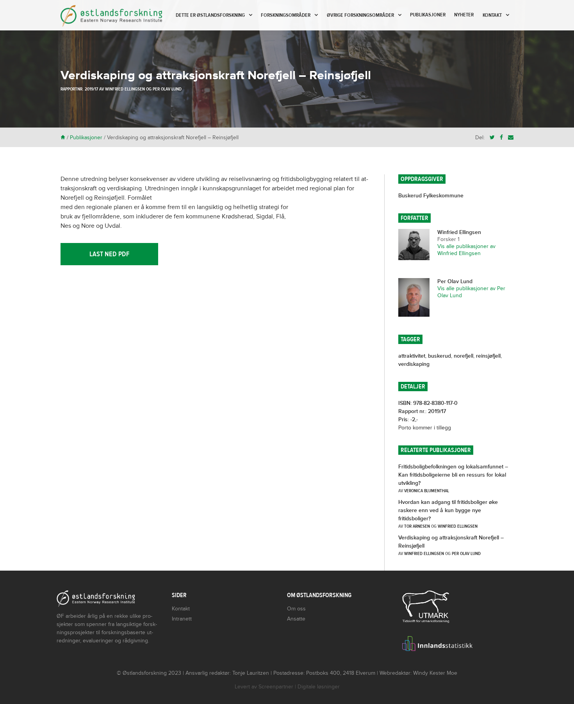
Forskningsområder (285, 15)
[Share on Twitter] (492, 137)
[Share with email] (510, 137)
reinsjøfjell (488, 356)
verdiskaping (414, 364)
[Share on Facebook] (501, 137)
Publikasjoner (428, 14)
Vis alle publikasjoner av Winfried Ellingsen (466, 250)
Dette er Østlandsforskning (210, 15)
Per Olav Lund (167, 89)
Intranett (182, 618)
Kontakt (492, 15)
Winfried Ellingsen (125, 89)
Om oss (296, 608)
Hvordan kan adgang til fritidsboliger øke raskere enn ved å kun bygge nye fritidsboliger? (448, 510)
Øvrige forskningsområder (360, 15)
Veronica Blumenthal (426, 491)
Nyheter (464, 14)
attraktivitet (411, 356)
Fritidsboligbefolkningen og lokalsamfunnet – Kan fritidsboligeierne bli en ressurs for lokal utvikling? (453, 474)
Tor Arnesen (417, 526)
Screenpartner (275, 686)
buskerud (439, 356)
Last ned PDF (109, 254)
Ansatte (296, 618)
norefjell (463, 356)
